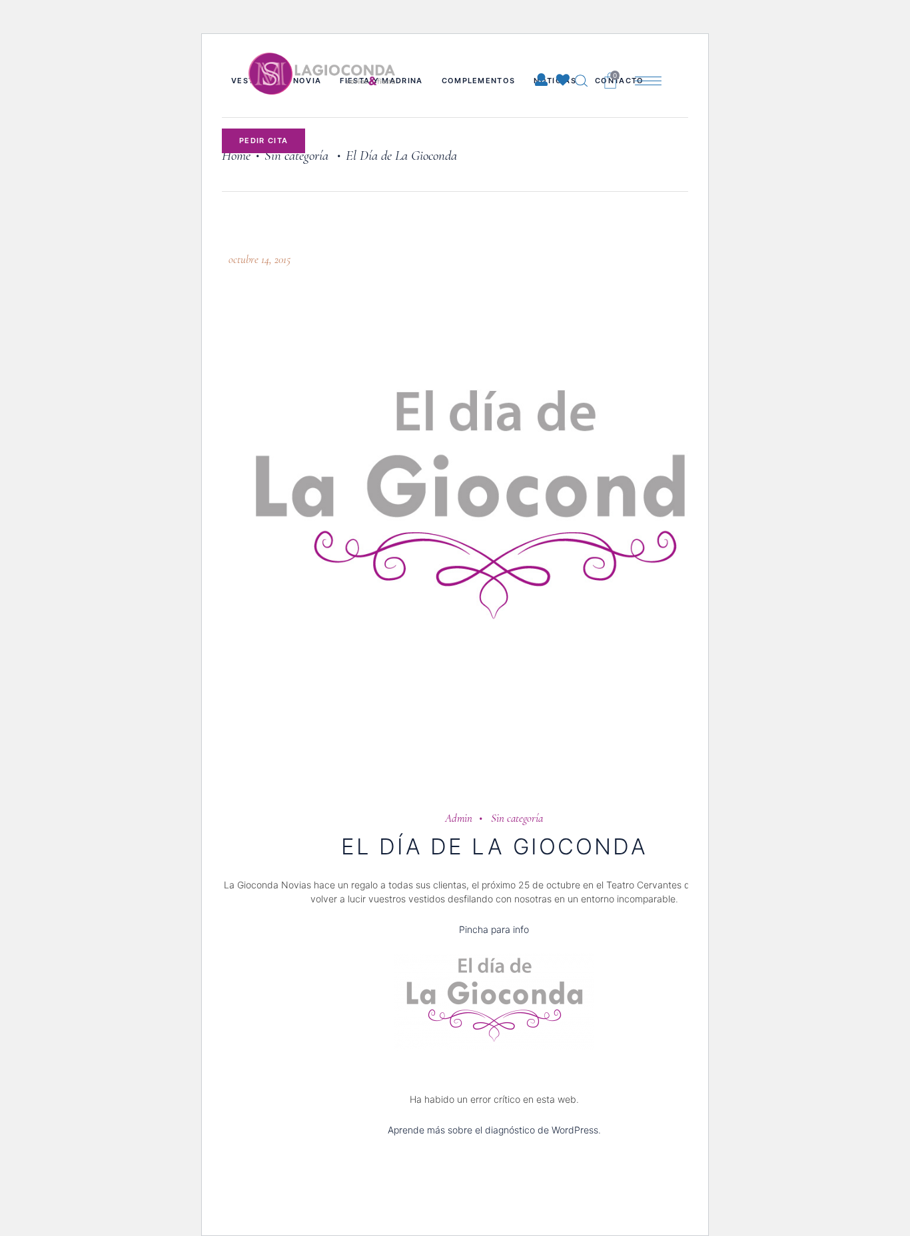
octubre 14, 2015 (259, 259)
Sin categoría (517, 818)
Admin (458, 818)
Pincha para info (494, 929)
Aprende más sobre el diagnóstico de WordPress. (494, 1129)
